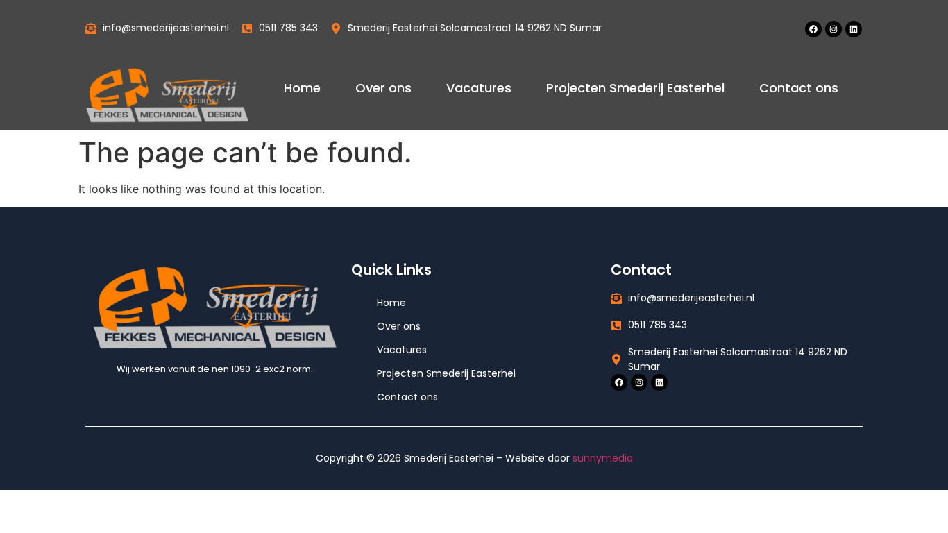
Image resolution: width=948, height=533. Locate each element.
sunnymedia (603, 458)
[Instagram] (833, 29)
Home (302, 87)
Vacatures (478, 87)
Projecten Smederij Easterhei (635, 87)
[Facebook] (813, 29)
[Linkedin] (853, 29)
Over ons (383, 87)
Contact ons (798, 87)
